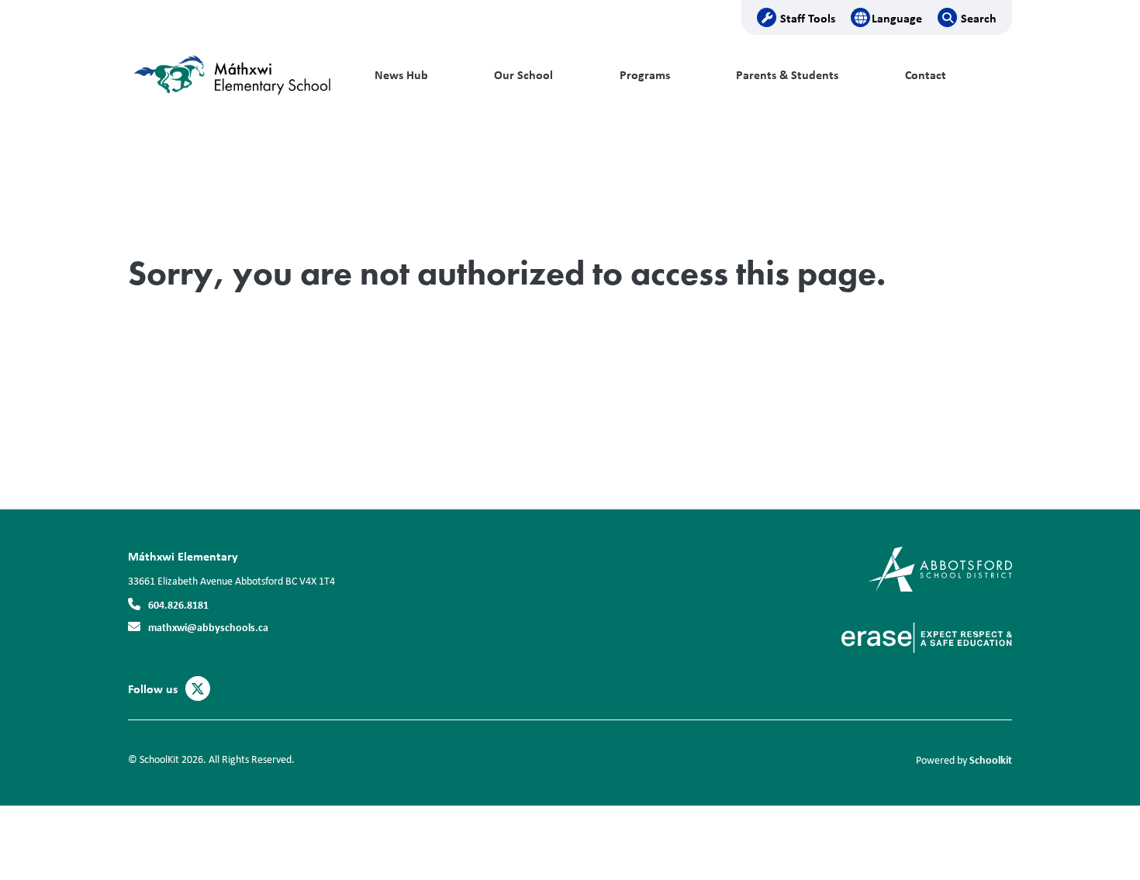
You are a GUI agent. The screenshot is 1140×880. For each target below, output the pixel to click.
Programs (645, 74)
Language (897, 17)
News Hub (401, 74)
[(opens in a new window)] (940, 568)
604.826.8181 (178, 604)
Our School (523, 74)
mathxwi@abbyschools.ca (208, 626)
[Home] (232, 75)
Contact (925, 74)
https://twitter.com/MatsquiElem (198, 689)
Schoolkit (990, 759)
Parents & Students (787, 74)
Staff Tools (807, 17)
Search (979, 17)
